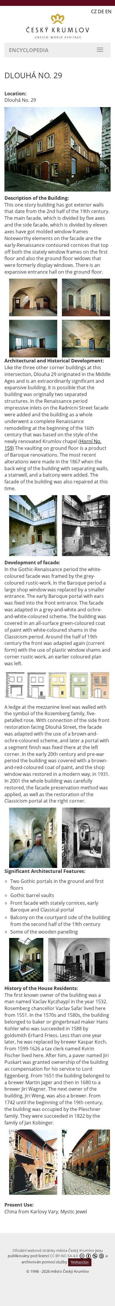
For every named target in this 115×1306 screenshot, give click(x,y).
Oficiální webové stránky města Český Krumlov (53, 1250)
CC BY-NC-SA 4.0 (64, 1255)
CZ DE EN (101, 11)
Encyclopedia (28, 50)
